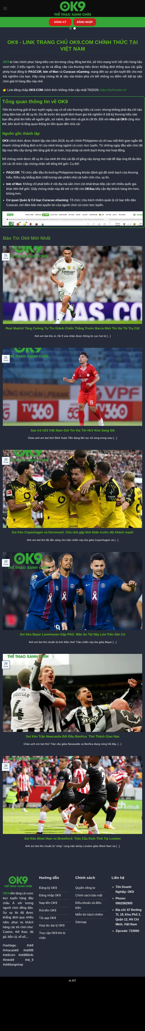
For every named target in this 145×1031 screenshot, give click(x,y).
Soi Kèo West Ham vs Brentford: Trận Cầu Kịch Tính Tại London (72, 838)
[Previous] (10, 36)
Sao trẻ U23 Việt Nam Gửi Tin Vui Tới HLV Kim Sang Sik (73, 430)
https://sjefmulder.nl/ (113, 90)
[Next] (134, 36)
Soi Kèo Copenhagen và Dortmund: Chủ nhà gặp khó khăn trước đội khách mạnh (72, 532)
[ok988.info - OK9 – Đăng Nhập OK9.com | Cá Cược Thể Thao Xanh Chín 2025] (72, 8)
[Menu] (5, 8)
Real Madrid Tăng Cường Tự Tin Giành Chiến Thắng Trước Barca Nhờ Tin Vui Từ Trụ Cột (73, 328)
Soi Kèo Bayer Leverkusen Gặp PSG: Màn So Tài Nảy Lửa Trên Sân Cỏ (72, 634)
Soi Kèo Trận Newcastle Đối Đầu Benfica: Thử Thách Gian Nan (72, 736)
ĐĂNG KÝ (60, 22)
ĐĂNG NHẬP (85, 22)
